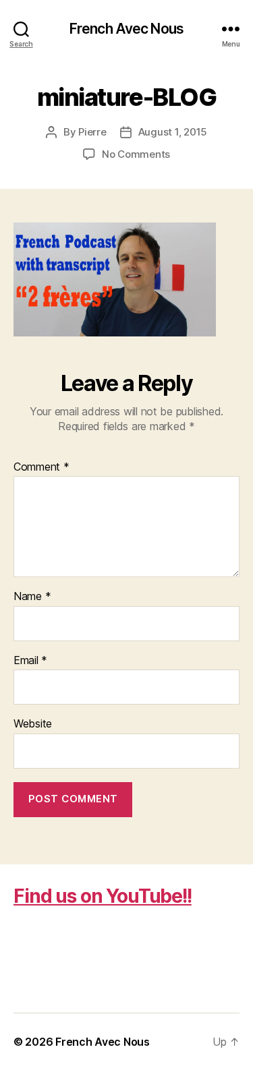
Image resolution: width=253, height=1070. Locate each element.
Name (32, 597)
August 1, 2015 (172, 131)
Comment (41, 467)
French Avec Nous (126, 29)
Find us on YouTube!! (102, 896)
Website (32, 724)
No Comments (136, 154)
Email (30, 661)
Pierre (92, 131)
